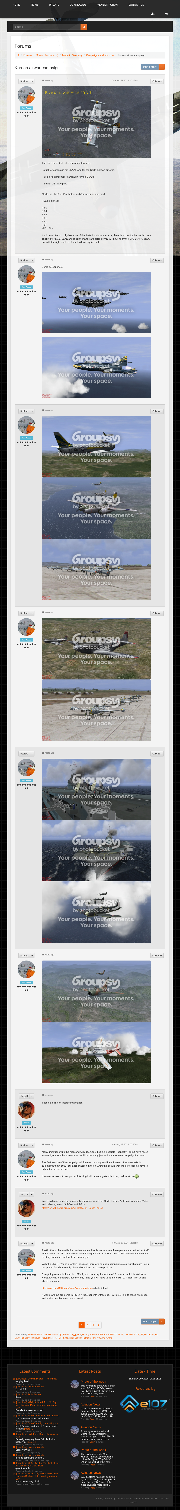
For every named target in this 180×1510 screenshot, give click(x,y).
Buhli (39, 1334)
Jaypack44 (129, 1334)
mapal (155, 1334)
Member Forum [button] (107, 4)
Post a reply (149, 66)
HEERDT (112, 1334)
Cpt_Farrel (64, 1334)
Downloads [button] (78, 4)
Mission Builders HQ (47, 55)
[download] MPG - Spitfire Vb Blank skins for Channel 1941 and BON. (37, 1464)
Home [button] (16, 4)
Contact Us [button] (136, 4)
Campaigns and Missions (100, 55)
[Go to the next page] (98, 1325)
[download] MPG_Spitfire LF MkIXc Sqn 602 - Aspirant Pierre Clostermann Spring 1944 (36, 1405)
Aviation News (91, 1404)
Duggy (73, 1334)
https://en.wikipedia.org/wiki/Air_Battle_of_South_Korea (72, 1207)
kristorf (147, 1334)
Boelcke (24, 81)
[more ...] (29, 1428)
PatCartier (46, 1338)
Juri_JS (24, 1096)
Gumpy (85, 1334)
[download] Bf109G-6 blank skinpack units (37, 1415)
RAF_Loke (63, 1338)
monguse (35, 1338)
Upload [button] (54, 4)
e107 (118, 1498)
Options (156, 81)
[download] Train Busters (28, 1394)
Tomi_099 (96, 1338)
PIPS (54, 1338)
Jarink (120, 1334)
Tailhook (86, 1338)
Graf (79, 1334)
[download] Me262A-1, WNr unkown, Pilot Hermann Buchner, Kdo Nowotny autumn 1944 (36, 1476)
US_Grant (107, 1338)
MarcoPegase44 (22, 1338)
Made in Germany (72, 55)
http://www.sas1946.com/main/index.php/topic (67, 1288)
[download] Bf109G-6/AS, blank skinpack (37, 1423)
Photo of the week (93, 1381)
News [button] (34, 4)
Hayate (93, 1334)
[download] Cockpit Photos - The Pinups (36, 1378)
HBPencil (102, 1334)
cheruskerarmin (50, 1334)
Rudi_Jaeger (75, 1338)
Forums (27, 55)
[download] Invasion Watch (30, 1386)
